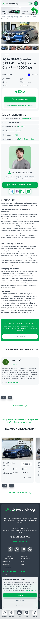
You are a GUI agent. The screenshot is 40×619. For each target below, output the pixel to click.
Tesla (18, 521)
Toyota (9, 518)
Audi (4, 521)
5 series (21, 16)
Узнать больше (31, 591)
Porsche (24, 518)
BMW (15, 16)
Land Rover (11, 521)
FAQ (27, 616)
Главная (3, 16)
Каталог (9, 16)
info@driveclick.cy (20, 542)
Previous (3, 397)
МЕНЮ (19, 616)
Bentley (23, 521)
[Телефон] (22, 191)
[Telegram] (11, 191)
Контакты (35, 616)
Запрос (4, 616)
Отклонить (20, 606)
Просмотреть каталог (19, 493)
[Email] (28, 191)
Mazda (30, 518)
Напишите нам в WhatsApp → (22, 185)
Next (10, 397)
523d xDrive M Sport (30, 16)
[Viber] (17, 191)
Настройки (20, 600)
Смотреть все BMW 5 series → (14, 420)
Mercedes (16, 518)
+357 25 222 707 (36, 3)
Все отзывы (18, 406)
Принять (20, 595)
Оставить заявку (21, 99)
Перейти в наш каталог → (23, 422)
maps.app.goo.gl (13, 382)
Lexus (35, 518)
